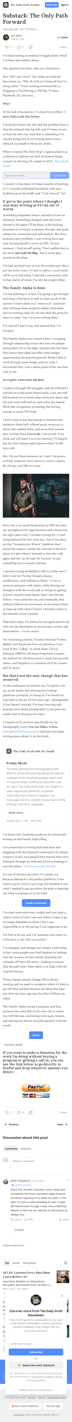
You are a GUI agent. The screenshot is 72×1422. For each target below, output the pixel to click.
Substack (18, 1414)
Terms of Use (55, 1373)
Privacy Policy (38, 1380)
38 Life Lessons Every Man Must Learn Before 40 (27, 1275)
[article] (36, 1283)
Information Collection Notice (47, 1376)
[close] (62, 1296)
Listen (64, 37)
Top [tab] (7, 1262)
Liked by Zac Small (23, 1185)
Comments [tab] (11, 1148)
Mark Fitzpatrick (20, 1180)
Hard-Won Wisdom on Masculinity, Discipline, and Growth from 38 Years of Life (27, 1283)
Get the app (53, 1406)
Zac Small (17, 35)
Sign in (65, 4)
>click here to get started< (39, 866)
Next (60, 1124)
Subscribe (51, 4)
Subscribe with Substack (38, 1365)
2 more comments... (14, 1245)
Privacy (32, 1397)
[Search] (65, 1262)
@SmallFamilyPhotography (20, 731)
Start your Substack (27, 1406)
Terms (41, 1397)
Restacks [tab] (26, 1148)
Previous (14, 1124)
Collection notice (57, 1397)
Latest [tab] (16, 1262)
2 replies (19, 1229)
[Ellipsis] (67, 1180)
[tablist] (18, 1148)
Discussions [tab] (29, 1262)
